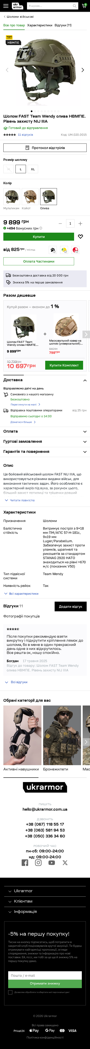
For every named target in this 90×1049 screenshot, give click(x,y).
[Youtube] (51, 863)
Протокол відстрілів (48, 148)
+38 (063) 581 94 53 (45, 831)
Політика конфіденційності (45, 1037)
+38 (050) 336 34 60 (45, 836)
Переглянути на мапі (23, 404)
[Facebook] (25, 863)
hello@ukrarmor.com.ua (45, 810)
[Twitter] (65, 863)
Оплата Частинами (38, 261)
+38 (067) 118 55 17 (45, 825)
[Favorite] (80, 236)
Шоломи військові (20, 16)
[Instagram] (38, 863)
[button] (18, 6)
